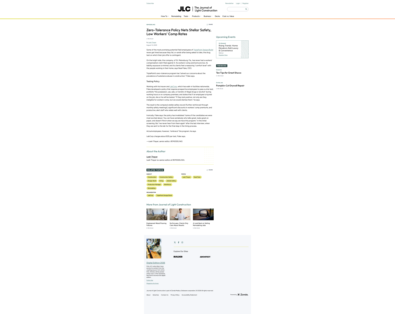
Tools (186, 16)
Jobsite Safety (171, 181)
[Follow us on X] (175, 242)
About (148, 295)
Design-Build (152, 181)
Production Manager (154, 184)
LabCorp (173, 86)
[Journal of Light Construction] (197, 9)
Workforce (167, 184)
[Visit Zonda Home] (239, 294)
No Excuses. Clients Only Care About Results (179, 224)
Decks (217, 16)
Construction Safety (166, 177)
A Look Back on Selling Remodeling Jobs (201, 224)
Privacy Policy (175, 295)
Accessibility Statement (189, 295)
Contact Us (164, 295)
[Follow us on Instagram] (182, 242)
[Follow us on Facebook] (178, 242)
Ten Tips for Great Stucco (228, 72)
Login (238, 3)
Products (196, 16)
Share (211, 24)
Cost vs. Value (228, 16)
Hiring (161, 181)
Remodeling (176, 16)
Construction (152, 177)
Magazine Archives (152, 283)
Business (207, 16)
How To (164, 16)
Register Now (223, 55)
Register (245, 3)
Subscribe (150, 3)
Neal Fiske (197, 177)
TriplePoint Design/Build (203, 50)
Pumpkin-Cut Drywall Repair (230, 85)
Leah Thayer (152, 42)
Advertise (156, 295)
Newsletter (229, 3)
